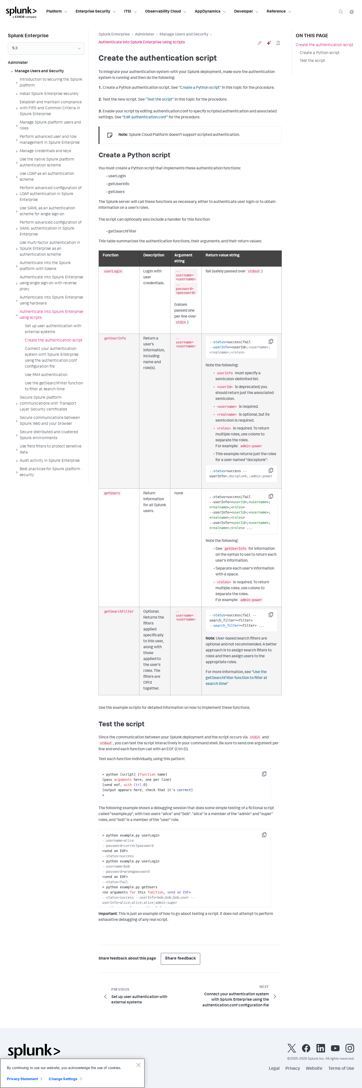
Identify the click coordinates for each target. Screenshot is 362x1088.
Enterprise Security (93, 12)
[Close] (138, 1064)
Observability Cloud (163, 12)
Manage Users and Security (184, 35)
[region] (72, 1073)
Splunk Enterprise (114, 35)
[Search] (340, 11)
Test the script (312, 61)
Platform (54, 12)
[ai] (268, 42)
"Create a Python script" (200, 88)
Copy (274, 343)
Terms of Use (341, 1069)
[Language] (351, 11)
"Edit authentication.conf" (145, 118)
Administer (144, 35)
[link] (259, 42)
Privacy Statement (22, 1079)
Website (314, 1069)
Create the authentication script (324, 45)
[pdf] (278, 42)
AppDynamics (207, 12)
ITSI (127, 12)
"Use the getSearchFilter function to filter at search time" (236, 678)
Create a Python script (320, 53)
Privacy (292, 1069)
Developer (243, 12)
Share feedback (180, 959)
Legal (274, 1069)
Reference (276, 12)
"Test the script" (160, 100)
